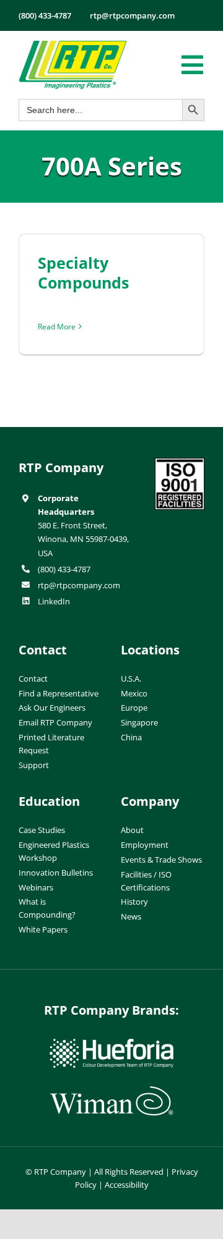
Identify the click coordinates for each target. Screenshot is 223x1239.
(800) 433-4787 (64, 569)
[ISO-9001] (179, 463)
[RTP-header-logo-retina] (73, 45)
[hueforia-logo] (111, 1044)
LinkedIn (54, 601)
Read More (57, 326)
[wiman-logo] (111, 1091)
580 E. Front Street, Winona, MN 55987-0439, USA (83, 539)
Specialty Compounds (83, 273)
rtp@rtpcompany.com (79, 585)
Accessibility (127, 1184)
